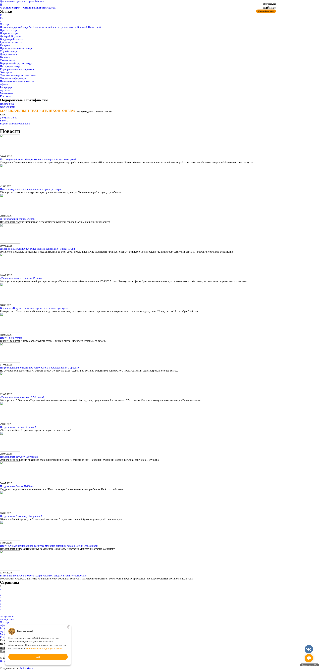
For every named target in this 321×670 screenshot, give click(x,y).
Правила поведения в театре (16, 48)
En (1, 18)
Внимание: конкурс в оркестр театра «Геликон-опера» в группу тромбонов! (43, 575)
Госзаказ (5, 57)
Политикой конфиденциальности (44, 648)
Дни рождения (8, 54)
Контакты (5, 96)
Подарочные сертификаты (7, 105)
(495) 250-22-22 (8, 117)
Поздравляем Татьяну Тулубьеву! (19, 456)
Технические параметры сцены (18, 75)
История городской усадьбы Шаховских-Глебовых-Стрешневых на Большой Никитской (50, 27)
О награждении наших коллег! (17, 218)
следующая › (7, 616)
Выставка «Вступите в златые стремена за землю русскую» (34, 308)
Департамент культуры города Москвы (22, 1)
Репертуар (6, 87)
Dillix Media (26, 668)
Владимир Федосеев (11, 39)
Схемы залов (7, 60)
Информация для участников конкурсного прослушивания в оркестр (39, 367)
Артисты (5, 90)
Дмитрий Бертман (10, 36)
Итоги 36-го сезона (11, 337)
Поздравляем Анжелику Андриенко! (21, 516)
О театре (5, 24)
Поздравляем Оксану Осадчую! (18, 427)
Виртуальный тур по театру (16, 63)
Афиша (4, 84)
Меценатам (6, 93)
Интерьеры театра (10, 66)
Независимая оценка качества (17, 81)
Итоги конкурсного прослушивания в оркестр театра (30, 189)
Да (38, 657)
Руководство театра (11, 42)
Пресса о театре (9, 30)
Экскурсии (6, 72)
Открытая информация (13, 78)
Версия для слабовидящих (15, 123)
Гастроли (5, 45)
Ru (1, 15)
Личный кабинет (266, 11)
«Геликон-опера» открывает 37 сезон (21, 278)
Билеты (4, 120)
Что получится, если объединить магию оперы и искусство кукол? (38, 159)
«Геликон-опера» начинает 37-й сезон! (22, 397)
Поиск (4, 647)
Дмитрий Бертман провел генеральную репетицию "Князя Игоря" (38, 248)
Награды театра (9, 33)
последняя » (7, 619)
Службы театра (8, 51)
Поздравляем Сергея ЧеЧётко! (17, 486)
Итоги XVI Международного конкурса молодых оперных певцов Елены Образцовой (49, 545)
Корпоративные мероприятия (17, 69)
